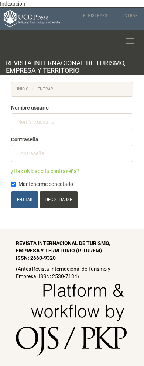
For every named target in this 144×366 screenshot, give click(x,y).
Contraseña (24, 139)
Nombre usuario (30, 108)
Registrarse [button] (58, 199)
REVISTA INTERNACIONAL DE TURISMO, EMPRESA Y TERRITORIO (66, 66)
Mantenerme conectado (45, 184)
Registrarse (96, 15)
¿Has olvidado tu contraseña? (45, 171)
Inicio (23, 89)
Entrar (130, 15)
